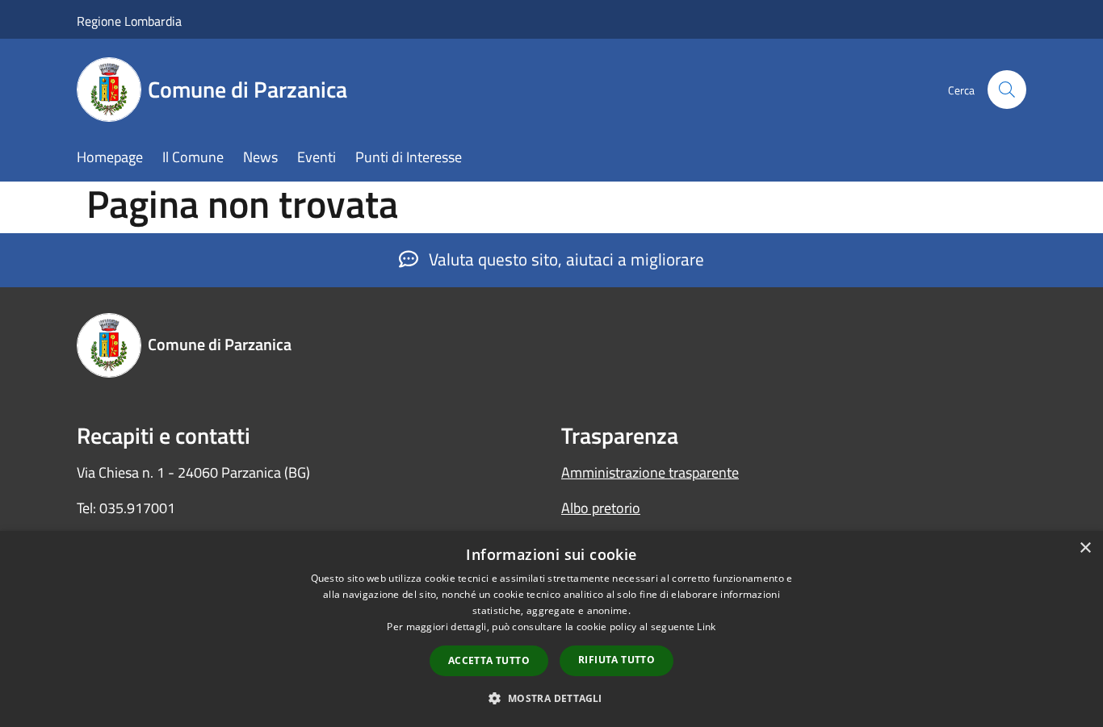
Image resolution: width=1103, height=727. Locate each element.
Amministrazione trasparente (650, 472)
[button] (551, 698)
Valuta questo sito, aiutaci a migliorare (564, 259)
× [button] (1085, 548)
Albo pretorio (600, 508)
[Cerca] (1007, 89)
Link (706, 626)
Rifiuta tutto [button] (616, 659)
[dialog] (551, 629)
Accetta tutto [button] (489, 660)
